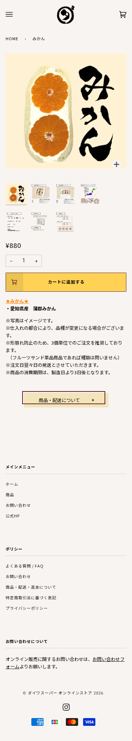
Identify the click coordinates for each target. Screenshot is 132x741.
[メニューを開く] (16, 14)
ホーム (12, 484)
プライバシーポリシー (27, 608)
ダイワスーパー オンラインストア (60, 693)
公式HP (13, 515)
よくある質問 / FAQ (25, 566)
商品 (10, 494)
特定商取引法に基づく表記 (31, 597)
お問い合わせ (18, 505)
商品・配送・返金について (31, 587)
